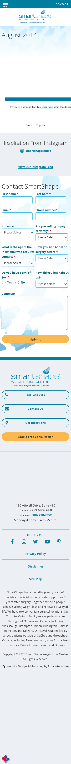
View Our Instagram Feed (35, 167)
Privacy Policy (35, 554)
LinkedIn (53, 99)
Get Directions (35, 423)
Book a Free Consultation (35, 437)
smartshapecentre (38, 151)
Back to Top (33, 125)
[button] (5, 4)
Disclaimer (35, 566)
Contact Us (35, 409)
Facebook (21, 99)
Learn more (47, 107)
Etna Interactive (58, 666)
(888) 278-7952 (41, 515)
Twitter (38, 99)
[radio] (7, 283)
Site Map (35, 579)
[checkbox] (18, 283)
